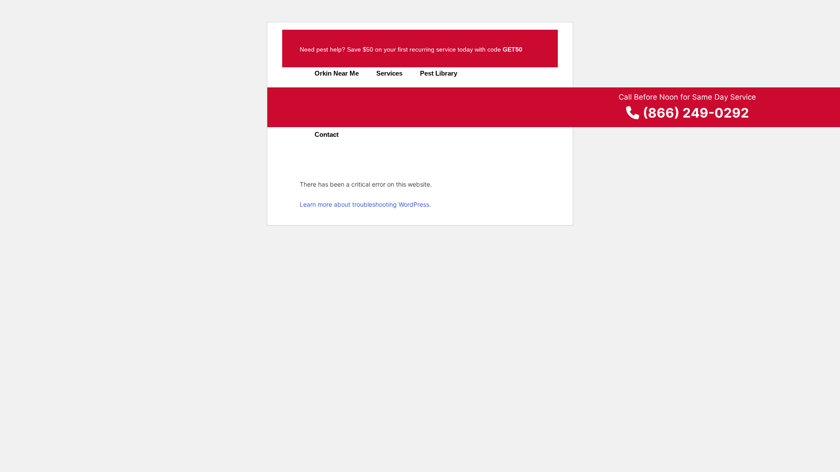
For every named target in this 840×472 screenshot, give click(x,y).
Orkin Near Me (337, 73)
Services (389, 73)
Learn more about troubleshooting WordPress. (365, 204)
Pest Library (438, 73)
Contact (327, 134)
